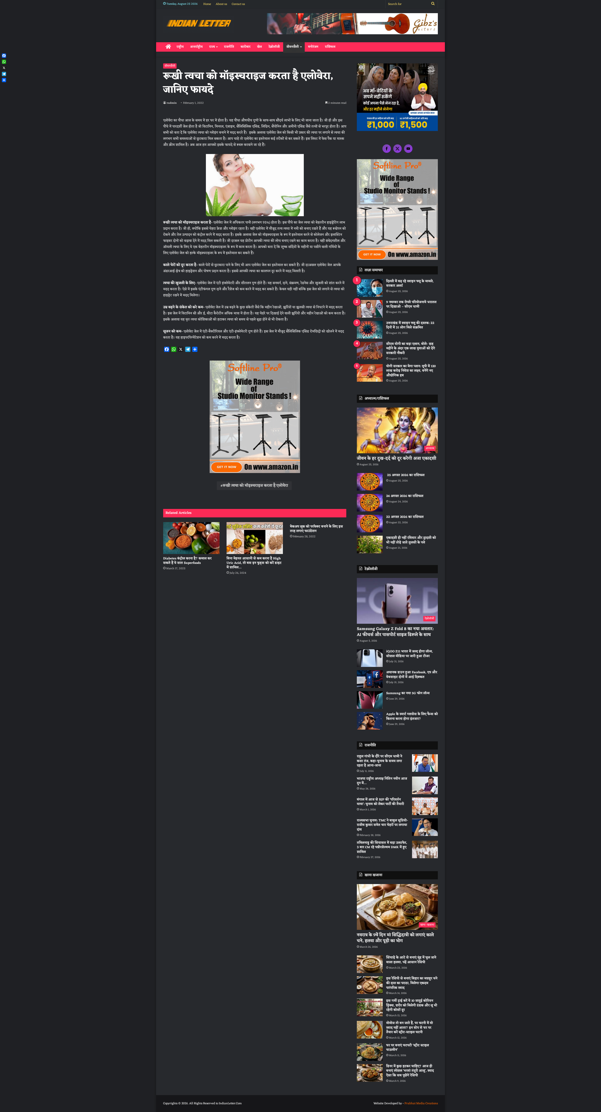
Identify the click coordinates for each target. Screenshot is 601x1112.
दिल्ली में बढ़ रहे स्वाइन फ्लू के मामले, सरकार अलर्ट (410, 283)
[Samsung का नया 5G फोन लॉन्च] (370, 700)
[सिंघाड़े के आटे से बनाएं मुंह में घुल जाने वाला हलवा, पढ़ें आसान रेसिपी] (370, 964)
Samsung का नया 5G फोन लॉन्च (408, 693)
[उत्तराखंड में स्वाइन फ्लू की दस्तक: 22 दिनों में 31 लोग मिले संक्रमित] (370, 330)
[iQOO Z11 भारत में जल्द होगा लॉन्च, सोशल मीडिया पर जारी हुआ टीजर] (370, 658)
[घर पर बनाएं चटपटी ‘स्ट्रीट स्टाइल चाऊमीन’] (370, 1052)
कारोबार (245, 47)
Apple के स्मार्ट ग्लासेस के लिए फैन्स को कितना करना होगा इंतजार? (412, 716)
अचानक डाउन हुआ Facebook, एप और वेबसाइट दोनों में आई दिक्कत (411, 675)
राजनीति (229, 47)
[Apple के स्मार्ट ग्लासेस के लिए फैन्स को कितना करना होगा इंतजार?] (370, 721)
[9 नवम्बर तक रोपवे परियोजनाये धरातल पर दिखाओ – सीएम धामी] (370, 309)
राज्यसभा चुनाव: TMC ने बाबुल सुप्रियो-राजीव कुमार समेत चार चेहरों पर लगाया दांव (382, 825)
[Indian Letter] (198, 24)
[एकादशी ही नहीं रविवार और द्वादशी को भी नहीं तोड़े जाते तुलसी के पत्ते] (370, 544)
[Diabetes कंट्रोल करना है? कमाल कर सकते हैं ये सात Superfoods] (191, 538)
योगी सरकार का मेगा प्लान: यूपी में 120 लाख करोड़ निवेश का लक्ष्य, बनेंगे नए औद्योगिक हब (411, 370)
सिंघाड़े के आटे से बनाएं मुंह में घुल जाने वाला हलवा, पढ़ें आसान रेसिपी (411, 960)
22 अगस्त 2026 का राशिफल (405, 517)
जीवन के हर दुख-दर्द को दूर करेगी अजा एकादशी (396, 458)
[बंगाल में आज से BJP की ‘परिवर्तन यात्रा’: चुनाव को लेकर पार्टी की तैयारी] (425, 806)
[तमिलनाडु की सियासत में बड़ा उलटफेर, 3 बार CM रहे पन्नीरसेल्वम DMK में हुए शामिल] (425, 849)
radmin (172, 103)
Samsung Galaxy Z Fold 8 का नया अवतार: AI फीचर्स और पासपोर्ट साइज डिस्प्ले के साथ (395, 632)
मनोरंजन (313, 47)
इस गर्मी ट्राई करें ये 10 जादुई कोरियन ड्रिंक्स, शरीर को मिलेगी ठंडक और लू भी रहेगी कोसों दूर (411, 1005)
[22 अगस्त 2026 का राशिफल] (370, 523)
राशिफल (330, 47)
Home (207, 4)
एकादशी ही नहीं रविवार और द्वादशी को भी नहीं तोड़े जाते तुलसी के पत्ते (411, 540)
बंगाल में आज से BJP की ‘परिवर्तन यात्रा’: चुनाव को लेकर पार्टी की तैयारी (380, 802)
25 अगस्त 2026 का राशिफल (405, 475)
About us (221, 4)
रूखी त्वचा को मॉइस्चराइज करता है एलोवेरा (255, 485)
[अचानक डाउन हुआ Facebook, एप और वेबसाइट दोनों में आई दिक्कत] (370, 679)
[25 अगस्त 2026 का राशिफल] (370, 482)
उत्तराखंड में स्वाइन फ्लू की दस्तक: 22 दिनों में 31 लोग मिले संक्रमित (410, 325)
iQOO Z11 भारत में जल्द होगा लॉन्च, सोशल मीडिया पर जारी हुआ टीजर (409, 654)
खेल (259, 47)
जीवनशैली (292, 47)
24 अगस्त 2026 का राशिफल (404, 496)
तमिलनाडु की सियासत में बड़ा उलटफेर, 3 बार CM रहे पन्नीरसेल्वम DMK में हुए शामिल (382, 847)
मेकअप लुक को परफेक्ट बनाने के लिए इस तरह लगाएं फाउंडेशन (316, 529)
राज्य (212, 47)
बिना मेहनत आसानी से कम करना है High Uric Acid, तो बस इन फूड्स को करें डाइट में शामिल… (254, 563)
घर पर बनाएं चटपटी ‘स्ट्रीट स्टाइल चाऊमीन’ (407, 1048)
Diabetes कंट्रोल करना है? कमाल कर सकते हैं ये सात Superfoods (187, 561)
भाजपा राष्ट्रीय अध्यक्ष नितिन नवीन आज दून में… (382, 781)
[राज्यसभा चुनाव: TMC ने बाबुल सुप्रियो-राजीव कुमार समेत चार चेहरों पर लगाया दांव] (425, 827)
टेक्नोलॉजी (274, 47)
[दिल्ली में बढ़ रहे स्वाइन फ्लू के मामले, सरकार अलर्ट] (370, 288)
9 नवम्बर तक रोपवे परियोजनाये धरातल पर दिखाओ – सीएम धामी (411, 304)
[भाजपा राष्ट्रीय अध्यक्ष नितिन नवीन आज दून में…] (425, 785)
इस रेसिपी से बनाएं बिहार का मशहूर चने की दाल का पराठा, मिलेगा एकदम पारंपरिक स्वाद (411, 983)
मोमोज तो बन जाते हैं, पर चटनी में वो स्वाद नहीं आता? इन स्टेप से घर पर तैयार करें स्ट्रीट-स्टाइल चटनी (409, 1027)
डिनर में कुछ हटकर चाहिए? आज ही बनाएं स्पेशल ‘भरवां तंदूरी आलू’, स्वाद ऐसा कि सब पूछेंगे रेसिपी (410, 1070)
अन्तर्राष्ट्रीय (196, 47)
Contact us (238, 4)
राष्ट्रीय (180, 47)
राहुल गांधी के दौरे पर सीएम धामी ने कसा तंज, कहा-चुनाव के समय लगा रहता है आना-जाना (379, 761)
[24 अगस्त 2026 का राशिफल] (370, 503)
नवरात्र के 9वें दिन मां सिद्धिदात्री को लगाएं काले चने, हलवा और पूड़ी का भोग (395, 938)
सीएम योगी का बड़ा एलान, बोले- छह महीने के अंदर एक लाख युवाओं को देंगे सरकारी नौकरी (410, 348)
